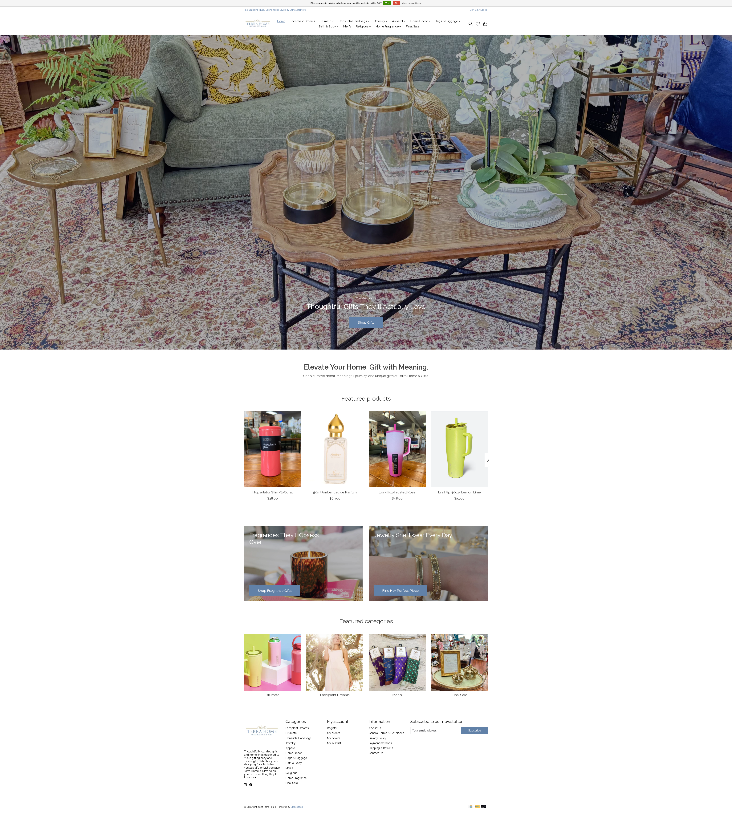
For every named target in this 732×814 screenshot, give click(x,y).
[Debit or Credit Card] (483, 807)
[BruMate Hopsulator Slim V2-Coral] (272, 449)
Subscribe (474, 730)
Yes (387, 3)
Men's (347, 26)
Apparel (291, 748)
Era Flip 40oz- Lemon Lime (459, 492)
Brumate (272, 695)
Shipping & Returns (381, 748)
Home (281, 21)
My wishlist (334, 743)
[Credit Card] (471, 807)
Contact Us (376, 753)
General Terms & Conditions (386, 733)
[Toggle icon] (470, 23)
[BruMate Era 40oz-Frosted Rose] (397, 449)
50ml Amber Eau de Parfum (335, 492)
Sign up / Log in (478, 10)
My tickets (333, 738)
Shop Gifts (366, 322)
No (396, 3)
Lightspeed (297, 807)
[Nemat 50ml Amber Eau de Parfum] (334, 449)
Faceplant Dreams (302, 21)
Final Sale (412, 26)
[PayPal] (477, 807)
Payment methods (380, 743)
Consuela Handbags (298, 738)
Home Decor (294, 753)
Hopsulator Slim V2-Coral (272, 492)
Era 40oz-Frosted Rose (397, 492)
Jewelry (290, 743)
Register (332, 728)
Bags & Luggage (296, 757)
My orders (333, 733)
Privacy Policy (377, 738)
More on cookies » (411, 3)
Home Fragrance (296, 778)
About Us (375, 728)
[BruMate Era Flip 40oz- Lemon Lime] (459, 449)
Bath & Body (294, 762)
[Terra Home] (258, 23)
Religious (291, 773)
